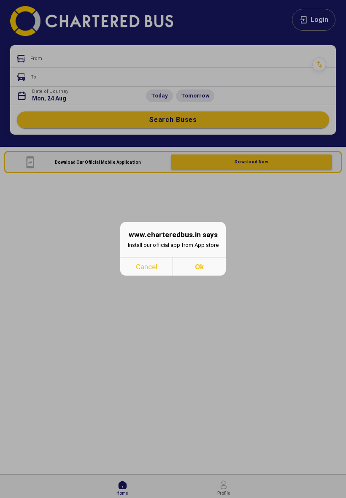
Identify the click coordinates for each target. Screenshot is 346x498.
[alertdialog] (173, 249)
